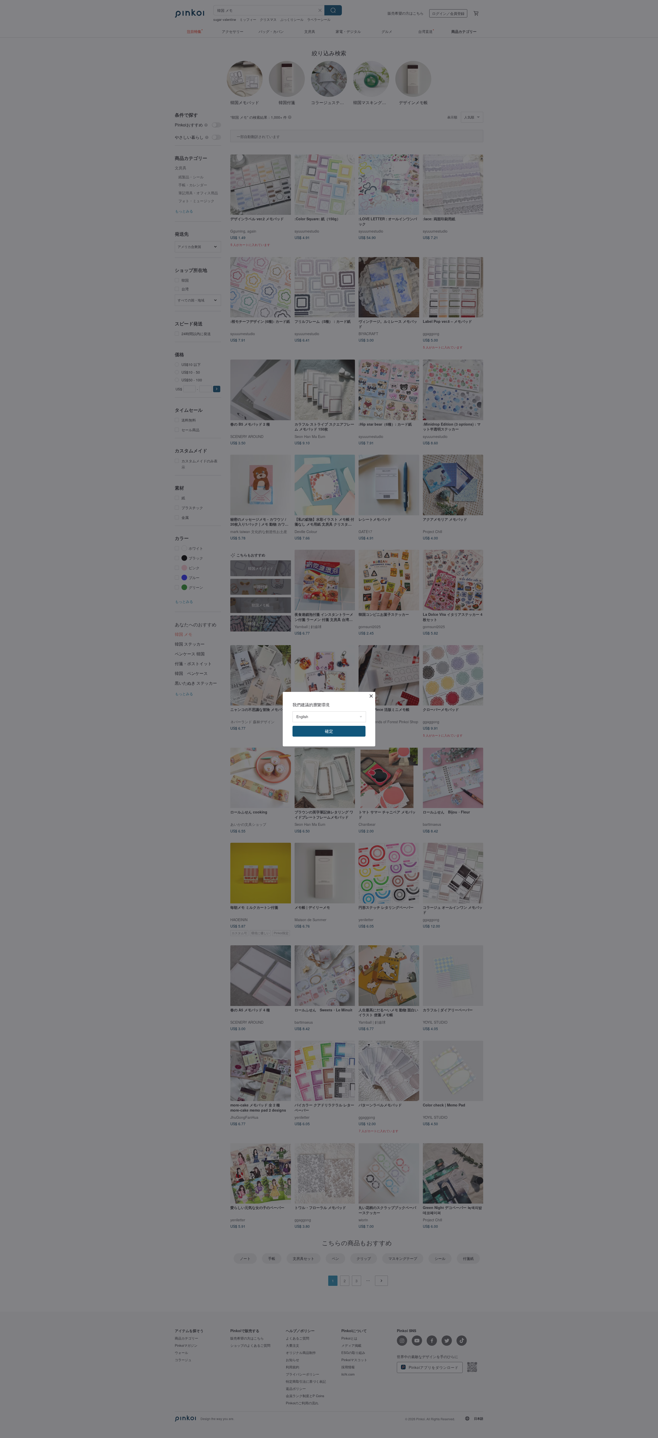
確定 (329, 731)
